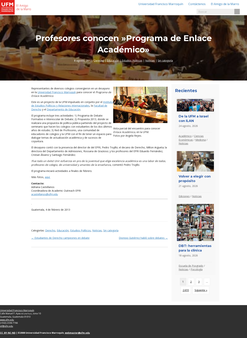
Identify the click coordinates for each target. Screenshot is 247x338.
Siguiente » (201, 290)
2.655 (186, 290)
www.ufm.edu (7, 319)
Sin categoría (165, 60)
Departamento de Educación (63, 109)
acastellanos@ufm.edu (44, 194)
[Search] (237, 11)
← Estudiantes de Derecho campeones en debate (60, 238)
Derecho (99, 60)
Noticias (150, 60)
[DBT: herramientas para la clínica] (195, 238)
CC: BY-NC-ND (8, 332)
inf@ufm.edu (6, 326)
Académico (185, 136)
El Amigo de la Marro (225, 4)
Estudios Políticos (132, 60)
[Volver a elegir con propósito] (195, 175)
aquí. (47, 177)
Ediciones (184, 196)
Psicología (197, 269)
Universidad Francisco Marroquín (160, 4)
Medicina (200, 139)
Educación (113, 60)
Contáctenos (197, 4)
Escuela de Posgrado (191, 265)
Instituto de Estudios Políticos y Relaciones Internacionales (72, 103)
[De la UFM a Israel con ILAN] (195, 123)
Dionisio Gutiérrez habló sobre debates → (143, 238)
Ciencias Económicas (191, 137)
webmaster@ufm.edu (77, 332)
